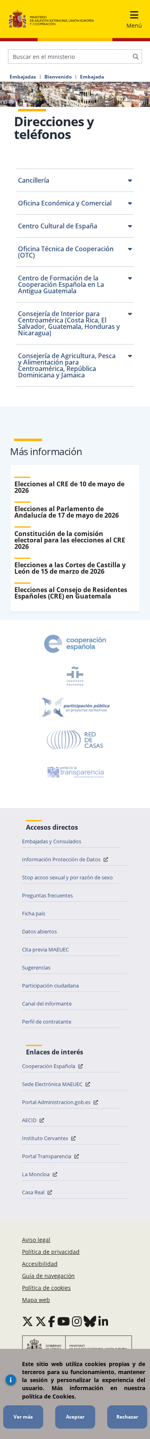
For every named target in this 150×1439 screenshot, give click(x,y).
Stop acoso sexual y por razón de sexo (67, 877)
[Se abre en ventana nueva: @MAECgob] (27, 1321)
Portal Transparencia (47, 1156)
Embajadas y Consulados (51, 841)
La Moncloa (36, 1174)
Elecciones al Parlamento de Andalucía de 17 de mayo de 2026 (66, 512)
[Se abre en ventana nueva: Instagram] (77, 1321)
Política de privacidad (51, 1252)
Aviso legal (36, 1240)
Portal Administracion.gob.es (57, 1102)
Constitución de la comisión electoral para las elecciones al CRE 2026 (69, 540)
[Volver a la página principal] (51, 19)
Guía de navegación (48, 1276)
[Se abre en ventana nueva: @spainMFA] (40, 1321)
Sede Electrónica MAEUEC (53, 1084)
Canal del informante (47, 1003)
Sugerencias (36, 967)
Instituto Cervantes (45, 1138)
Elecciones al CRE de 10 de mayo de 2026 (69, 487)
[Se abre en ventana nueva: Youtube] (63, 1321)
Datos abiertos (39, 931)
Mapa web (36, 1300)
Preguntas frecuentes (47, 895)
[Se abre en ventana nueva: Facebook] (51, 1321)
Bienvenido (58, 77)
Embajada (92, 77)
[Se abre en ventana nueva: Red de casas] (75, 740)
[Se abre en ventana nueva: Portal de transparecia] (74, 772)
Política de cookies (46, 1288)
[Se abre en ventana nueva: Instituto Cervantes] (75, 676)
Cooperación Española (49, 1066)
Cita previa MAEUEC (45, 949)
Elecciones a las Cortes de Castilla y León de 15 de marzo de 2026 (70, 568)
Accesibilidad (40, 1264)
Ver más (23, 1416)
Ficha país (33, 913)
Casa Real (34, 1192)
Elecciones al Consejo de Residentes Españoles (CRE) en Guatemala (70, 593)
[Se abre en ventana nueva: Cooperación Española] (75, 644)
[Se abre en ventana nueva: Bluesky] (90, 1321)
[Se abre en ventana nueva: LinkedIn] (103, 1321)
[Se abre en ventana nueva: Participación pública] (75, 708)
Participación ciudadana (50, 985)
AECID (30, 1120)
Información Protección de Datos (62, 859)
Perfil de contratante (46, 1021)
